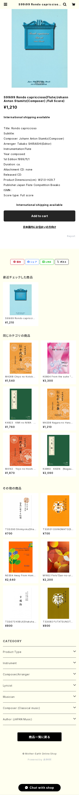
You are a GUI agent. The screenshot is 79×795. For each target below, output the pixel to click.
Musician (9, 696)
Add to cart (39, 216)
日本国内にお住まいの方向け (39, 226)
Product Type (12, 651)
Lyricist (7, 685)
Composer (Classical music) (21, 708)
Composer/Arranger (16, 674)
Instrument (10, 663)
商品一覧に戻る (39, 737)
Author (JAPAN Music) (17, 719)
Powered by (35, 759)
